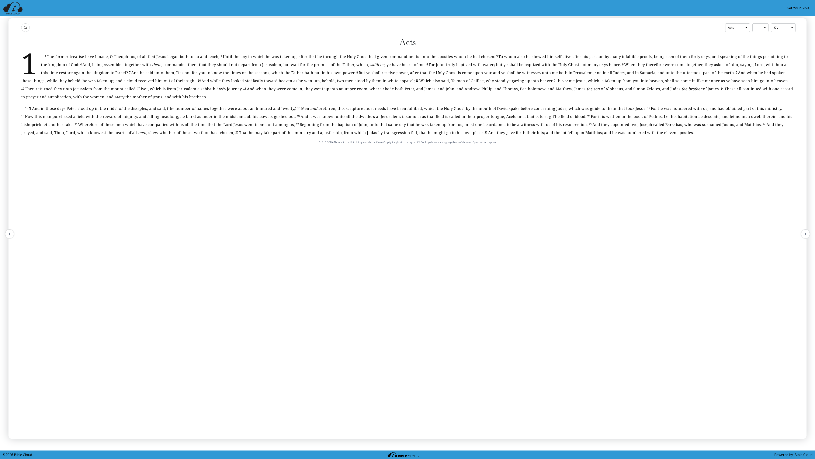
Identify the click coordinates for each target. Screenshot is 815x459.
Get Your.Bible (798, 8)
